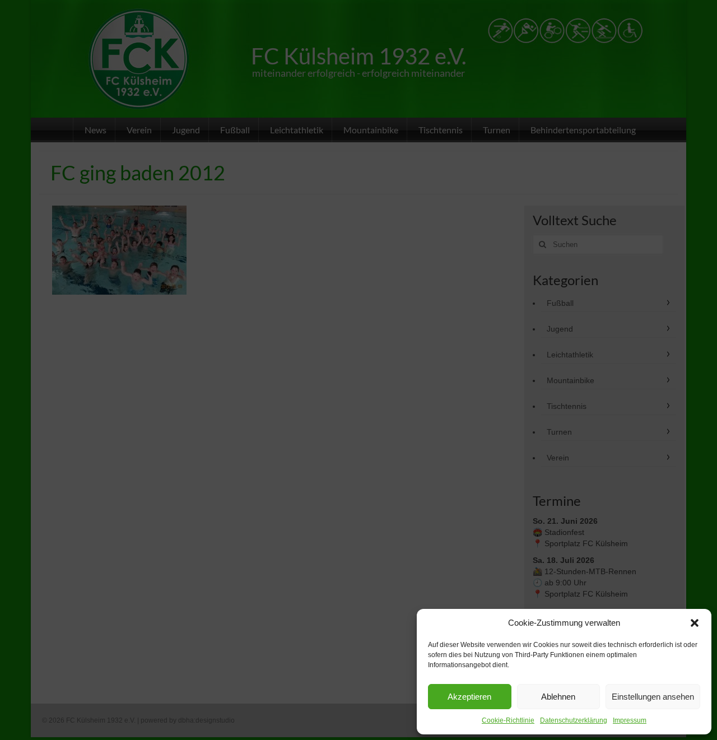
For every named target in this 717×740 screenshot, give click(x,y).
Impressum (629, 720)
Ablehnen (558, 696)
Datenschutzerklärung (573, 720)
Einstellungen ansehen (653, 696)
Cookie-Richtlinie (508, 720)
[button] (694, 623)
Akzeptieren (469, 696)
